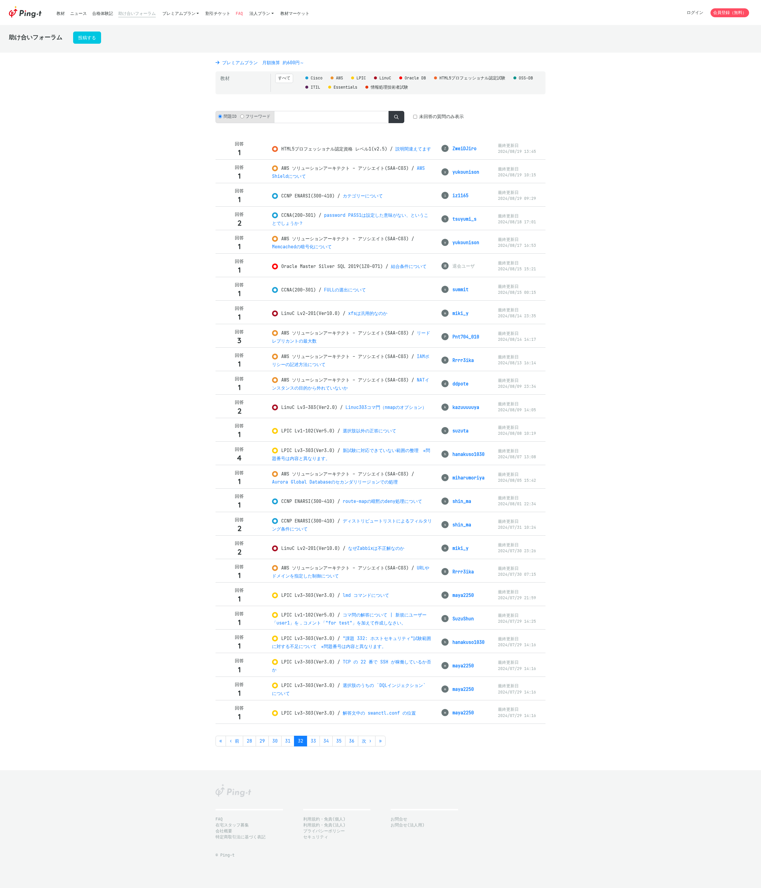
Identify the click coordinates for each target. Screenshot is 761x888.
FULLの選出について (345, 290)
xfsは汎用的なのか (367, 313)
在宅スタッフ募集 (232, 825)
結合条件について (409, 266)
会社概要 (224, 831)
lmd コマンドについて (366, 595)
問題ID (230, 116)
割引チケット (217, 13)
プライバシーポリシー (324, 831)
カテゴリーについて (363, 196)
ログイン (695, 12)
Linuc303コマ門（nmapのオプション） (386, 407)
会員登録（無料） (729, 12)
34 (326, 741)
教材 (60, 13)
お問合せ (399, 819)
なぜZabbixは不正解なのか (376, 548)
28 (249, 741)
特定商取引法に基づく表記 (240, 837)
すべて (284, 78)
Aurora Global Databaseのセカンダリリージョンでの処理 (335, 482)
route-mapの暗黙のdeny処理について (382, 501)
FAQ (239, 13)
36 (351, 741)
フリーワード (258, 116)
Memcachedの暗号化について (302, 247)
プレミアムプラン (179, 13)
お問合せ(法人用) (407, 825)
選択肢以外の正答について (369, 431)
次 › (367, 741)
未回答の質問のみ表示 (441, 116)
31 (287, 741)
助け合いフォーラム (137, 13)
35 (339, 741)
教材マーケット (294, 13)
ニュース (78, 13)
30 (275, 741)
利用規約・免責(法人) (324, 825)
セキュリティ (315, 837)
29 (262, 741)
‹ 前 (234, 741)
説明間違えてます (413, 149)
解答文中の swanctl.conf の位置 (379, 713)
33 (313, 741)
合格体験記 (102, 13)
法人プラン (259, 13)
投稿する (87, 37)
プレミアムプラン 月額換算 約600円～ (261, 62)
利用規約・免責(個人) (324, 819)
